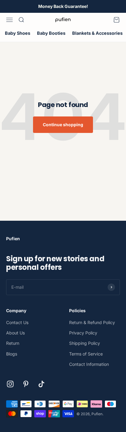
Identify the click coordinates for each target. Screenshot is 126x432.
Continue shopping (63, 124)
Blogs (11, 353)
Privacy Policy (83, 332)
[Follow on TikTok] (41, 384)
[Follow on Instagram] (10, 384)
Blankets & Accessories (97, 33)
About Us (15, 332)
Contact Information (89, 364)
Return (12, 343)
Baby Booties (51, 33)
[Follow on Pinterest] (26, 384)
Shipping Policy (84, 343)
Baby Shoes (17, 33)
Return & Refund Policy (92, 322)
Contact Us (17, 322)
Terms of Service (86, 353)
